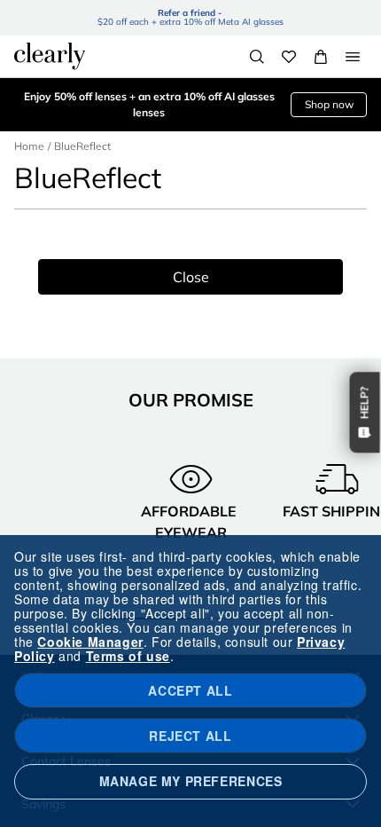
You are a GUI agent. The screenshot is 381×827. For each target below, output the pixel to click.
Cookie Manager (90, 641)
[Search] (257, 57)
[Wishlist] (289, 57)
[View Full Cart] (321, 57)
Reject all (190, 735)
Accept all (190, 690)
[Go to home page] (49, 56)
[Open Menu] (352, 57)
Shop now (329, 104)
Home (29, 146)
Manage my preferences (191, 781)
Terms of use (128, 656)
